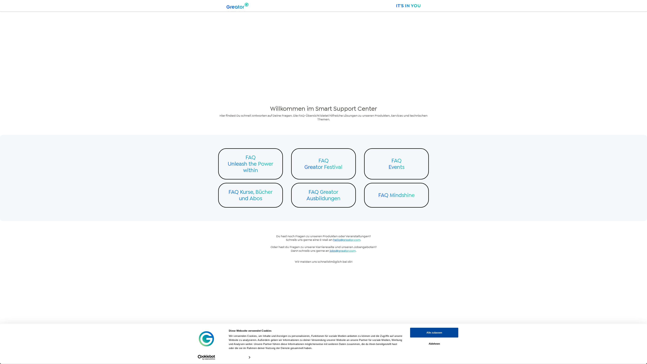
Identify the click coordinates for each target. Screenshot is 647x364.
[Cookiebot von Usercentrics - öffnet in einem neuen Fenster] (206, 357)
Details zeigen (237, 357)
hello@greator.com (346, 240)
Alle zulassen (434, 332)
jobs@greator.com (343, 251)
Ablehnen (434, 343)
